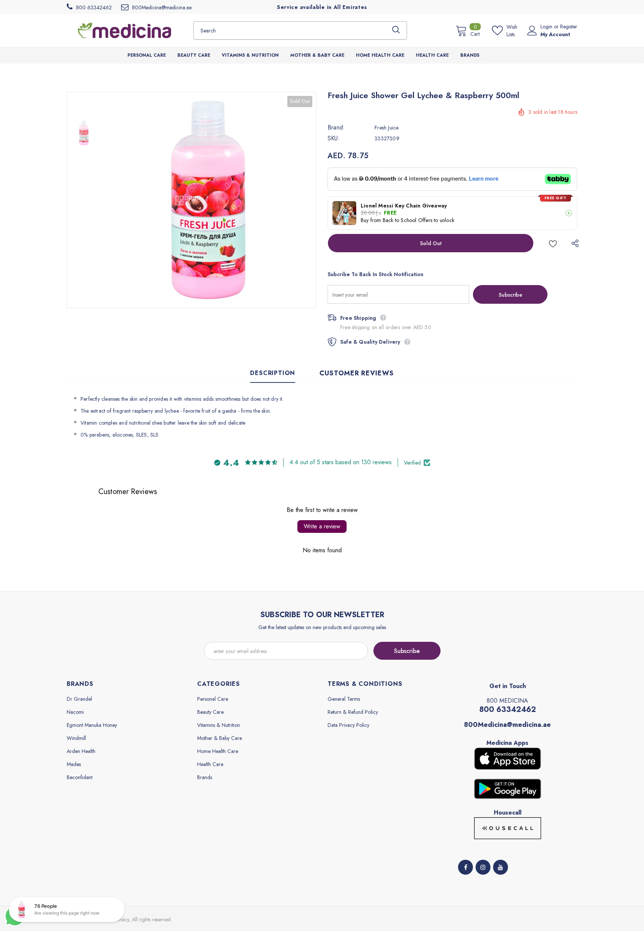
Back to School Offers (407, 220)
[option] (208, 200)
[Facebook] (465, 867)
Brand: (336, 128)
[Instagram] (483, 867)
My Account (555, 34)
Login (547, 26)
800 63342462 (507, 709)
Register (568, 26)
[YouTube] (500, 867)
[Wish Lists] (553, 243)
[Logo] (124, 30)
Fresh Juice (386, 127)
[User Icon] (532, 30)
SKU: (334, 138)
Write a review (322, 526)
